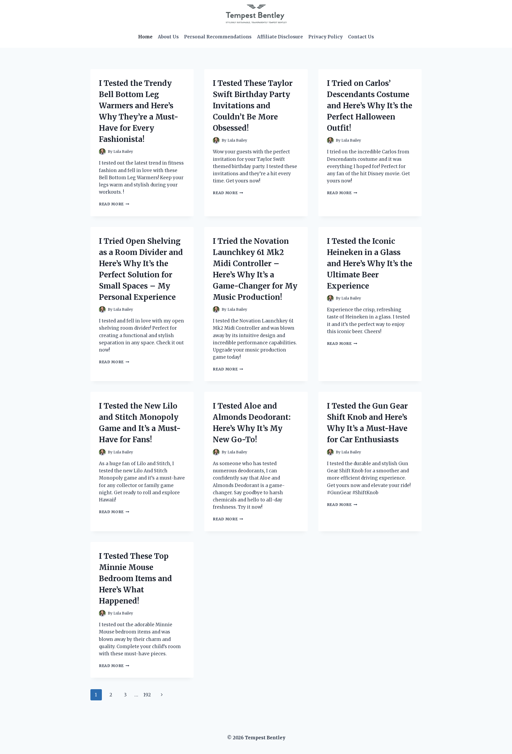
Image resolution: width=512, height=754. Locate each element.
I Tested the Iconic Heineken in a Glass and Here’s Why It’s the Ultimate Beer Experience (369, 263)
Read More (114, 204)
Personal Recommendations (217, 37)
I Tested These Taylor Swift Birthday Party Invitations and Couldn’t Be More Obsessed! (253, 105)
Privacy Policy (325, 37)
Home (145, 37)
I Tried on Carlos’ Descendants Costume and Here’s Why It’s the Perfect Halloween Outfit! (369, 105)
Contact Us (361, 37)
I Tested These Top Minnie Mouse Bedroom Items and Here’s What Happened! (135, 578)
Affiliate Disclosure (280, 37)
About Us (168, 37)
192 (147, 695)
